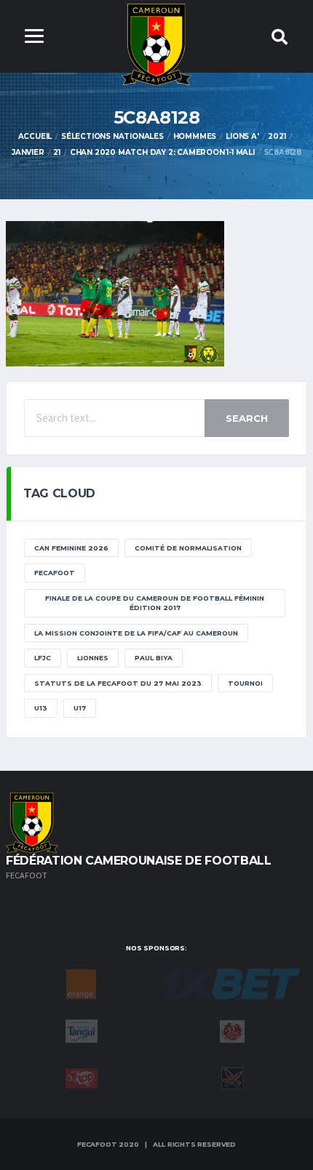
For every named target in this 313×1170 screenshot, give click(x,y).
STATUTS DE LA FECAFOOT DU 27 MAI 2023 (118, 683)
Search (247, 418)
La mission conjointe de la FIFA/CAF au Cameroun (136, 633)
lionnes (92, 658)
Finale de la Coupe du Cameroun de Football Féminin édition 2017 (154, 603)
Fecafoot (54, 573)
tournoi (245, 683)
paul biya (154, 658)
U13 (40, 708)
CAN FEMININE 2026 (71, 548)
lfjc (42, 658)
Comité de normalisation (188, 548)
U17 (80, 708)
